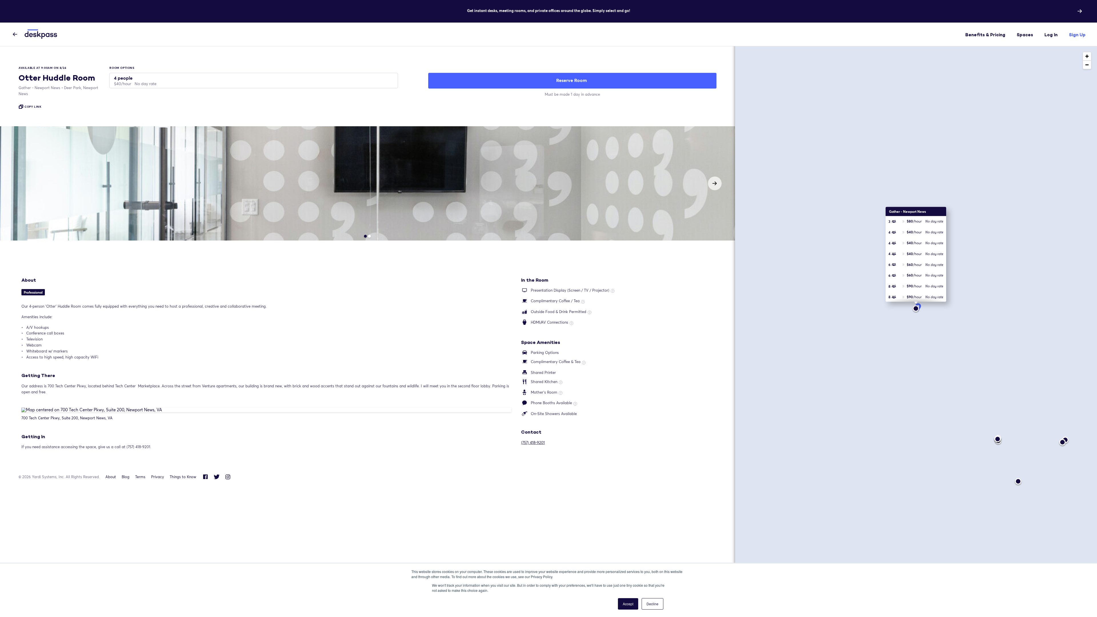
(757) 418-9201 (533, 442)
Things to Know (183, 476)
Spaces (1025, 34)
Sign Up (1077, 34)
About (110, 476)
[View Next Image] (715, 183)
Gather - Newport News (39, 87)
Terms (140, 476)
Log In (1051, 34)
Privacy (157, 476)
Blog (125, 476)
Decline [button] (652, 603)
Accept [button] (628, 603)
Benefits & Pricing (985, 34)
